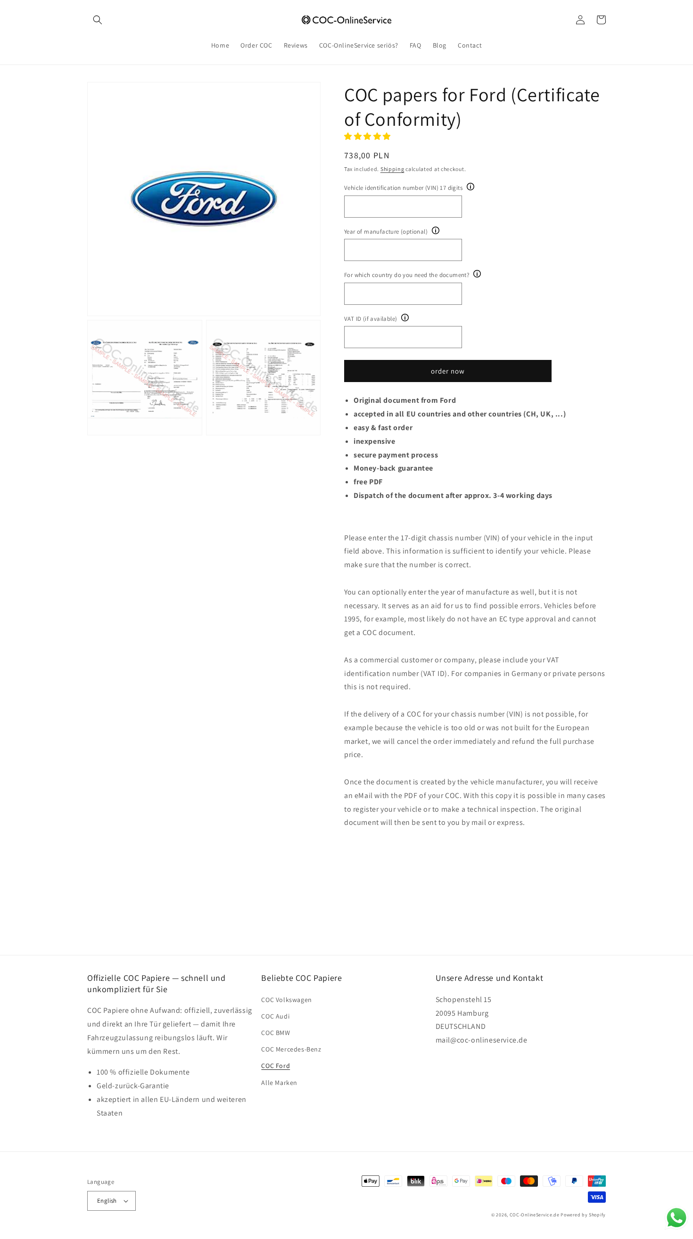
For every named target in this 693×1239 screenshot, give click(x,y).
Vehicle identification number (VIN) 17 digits (403, 188)
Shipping (392, 168)
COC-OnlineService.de (535, 1215)
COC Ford (275, 1065)
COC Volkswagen (286, 999)
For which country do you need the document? (406, 275)
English (107, 1201)
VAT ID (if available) (370, 319)
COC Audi (275, 1016)
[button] (97, 19)
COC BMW (275, 1032)
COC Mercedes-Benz (291, 1049)
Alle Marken (279, 1082)
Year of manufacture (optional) (386, 232)
